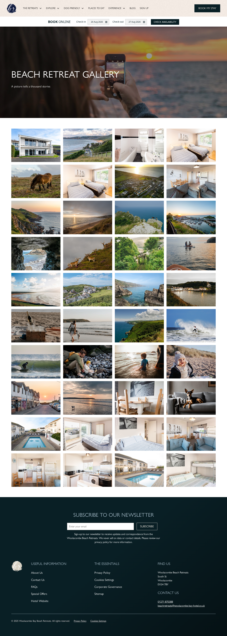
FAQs (34, 586)
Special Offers (39, 593)
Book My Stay (207, 8)
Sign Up (144, 8)
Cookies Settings (104, 580)
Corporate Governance (108, 586)
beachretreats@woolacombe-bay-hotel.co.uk (181, 605)
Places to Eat (96, 8)
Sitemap (99, 593)
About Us (37, 572)
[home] (12, 8)
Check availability (165, 21)
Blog (133, 8)
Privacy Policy (102, 572)
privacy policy (102, 542)
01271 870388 (165, 601)
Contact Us (37, 580)
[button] (32, 8)
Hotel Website (39, 601)
